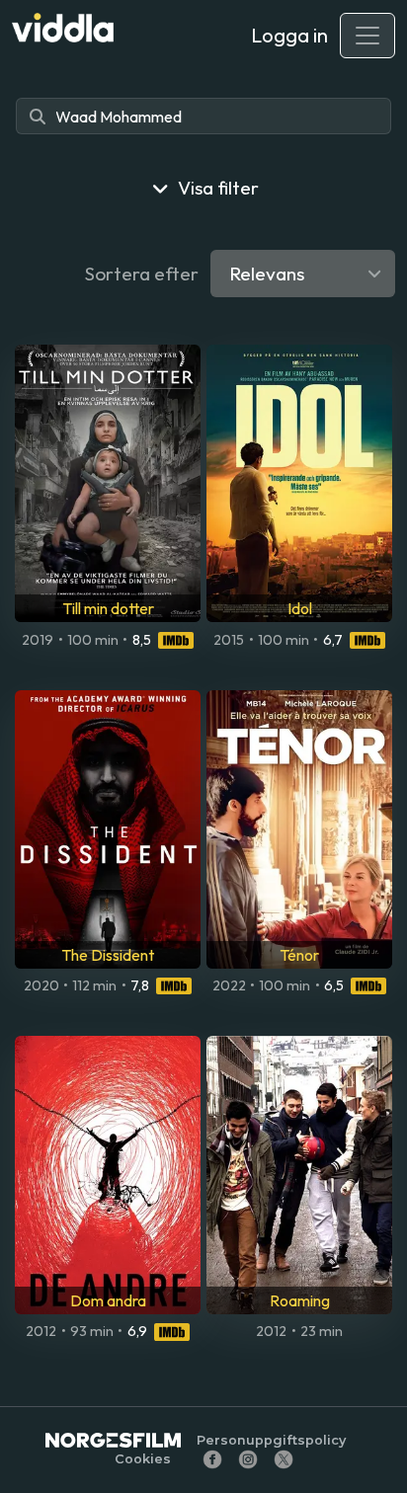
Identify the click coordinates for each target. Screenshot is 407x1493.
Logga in (289, 35)
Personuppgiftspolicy (271, 1440)
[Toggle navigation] (367, 35)
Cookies (143, 1459)
